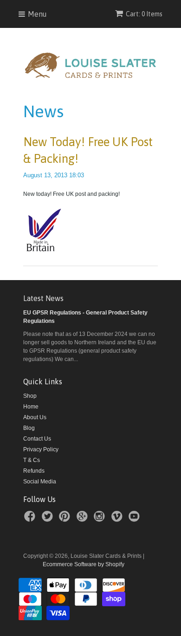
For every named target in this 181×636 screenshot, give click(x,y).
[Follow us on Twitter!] (49, 519)
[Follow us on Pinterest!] (66, 519)
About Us (34, 417)
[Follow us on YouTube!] (135, 519)
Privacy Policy (40, 449)
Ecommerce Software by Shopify (83, 564)
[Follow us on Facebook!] (31, 519)
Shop (30, 396)
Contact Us (37, 438)
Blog (29, 428)
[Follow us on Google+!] (83, 519)
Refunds (34, 471)
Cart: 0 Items (144, 14)
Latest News (43, 298)
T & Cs (31, 460)
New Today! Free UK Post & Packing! (88, 150)
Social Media (39, 481)
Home (31, 406)
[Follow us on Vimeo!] (118, 519)
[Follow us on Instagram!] (101, 519)
